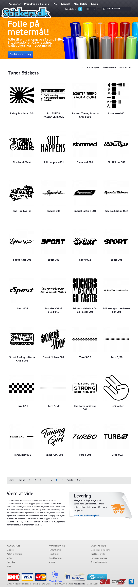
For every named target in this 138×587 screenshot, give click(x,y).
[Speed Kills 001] (22, 241)
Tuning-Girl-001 (53, 455)
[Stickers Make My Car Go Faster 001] (84, 290)
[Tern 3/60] (116, 339)
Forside (85, 68)
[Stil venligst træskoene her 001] (116, 290)
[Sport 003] (116, 241)
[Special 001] (53, 193)
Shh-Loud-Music (22, 162)
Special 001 (53, 211)
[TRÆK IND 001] (22, 436)
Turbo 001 (85, 455)
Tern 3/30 (85, 357)
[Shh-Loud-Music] (22, 144)
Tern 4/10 (22, 406)
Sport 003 (116, 260)
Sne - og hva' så (22, 211)
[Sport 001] (53, 241)
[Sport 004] (22, 290)
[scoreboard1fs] (116, 95)
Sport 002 (85, 260)
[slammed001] (84, 144)
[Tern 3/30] (84, 339)
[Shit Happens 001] (53, 144)
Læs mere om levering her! (86, 516)
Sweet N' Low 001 (53, 357)
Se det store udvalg (20, 54)
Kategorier (95, 68)
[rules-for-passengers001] (53, 95)
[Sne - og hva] (22, 193)
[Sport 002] (84, 241)
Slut (79, 480)
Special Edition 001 (85, 211)
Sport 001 (53, 260)
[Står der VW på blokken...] (53, 290)
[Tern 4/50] (53, 388)
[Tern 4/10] (22, 388)
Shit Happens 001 (53, 162)
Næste (70, 480)
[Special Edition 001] (84, 193)
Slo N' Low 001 (116, 162)
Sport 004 (22, 308)
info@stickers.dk (79, 584)
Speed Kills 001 (22, 260)
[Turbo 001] (84, 436)
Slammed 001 (85, 162)
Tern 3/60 (117, 357)
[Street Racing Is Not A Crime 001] (22, 339)
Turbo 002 (116, 455)
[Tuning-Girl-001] (53, 436)
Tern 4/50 (54, 406)
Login (99, 9)
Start (11, 480)
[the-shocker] (116, 388)
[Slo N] (116, 144)
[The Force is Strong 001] (84, 388)
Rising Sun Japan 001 (22, 113)
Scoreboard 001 (116, 113)
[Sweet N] (53, 339)
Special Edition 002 (116, 211)
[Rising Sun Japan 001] (22, 95)
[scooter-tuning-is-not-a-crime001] (84, 95)
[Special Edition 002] (116, 193)
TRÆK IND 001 (22, 455)
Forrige (21, 480)
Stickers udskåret (109, 68)
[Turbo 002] (116, 436)
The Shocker (116, 406)
